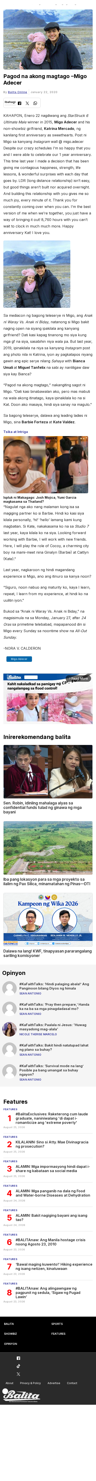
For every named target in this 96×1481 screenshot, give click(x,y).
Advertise (54, 1383)
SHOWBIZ (10, 1333)
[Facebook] (19, 104)
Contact (72, 1383)
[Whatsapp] (35, 104)
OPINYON (10, 1344)
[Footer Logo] (21, 1395)
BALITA (9, 1324)
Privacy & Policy (30, 1383)
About (9, 1383)
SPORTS (57, 1324)
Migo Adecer (19, 659)
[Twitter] (27, 104)
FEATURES (58, 1333)
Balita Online (17, 92)
